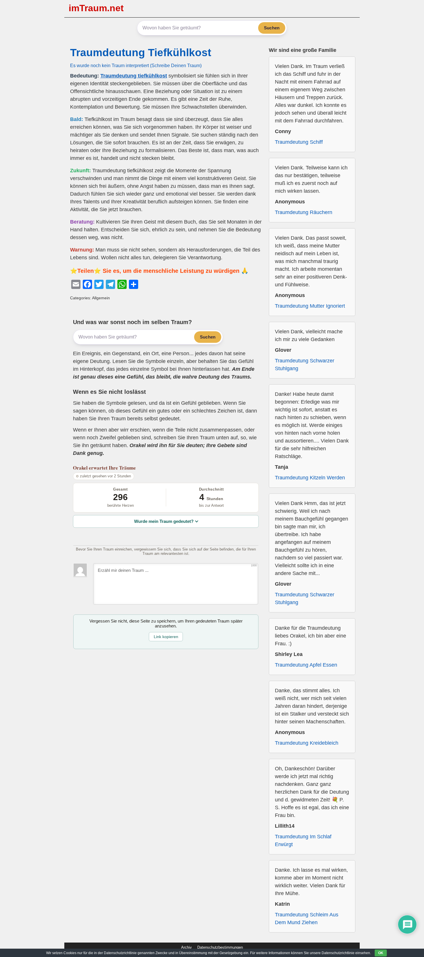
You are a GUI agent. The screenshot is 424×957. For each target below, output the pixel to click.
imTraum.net (96, 8)
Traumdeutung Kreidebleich (306, 743)
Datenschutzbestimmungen (220, 947)
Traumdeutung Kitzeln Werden (310, 478)
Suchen (271, 27)
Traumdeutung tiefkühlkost (133, 76)
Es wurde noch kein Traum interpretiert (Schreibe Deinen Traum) (136, 65)
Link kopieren (166, 636)
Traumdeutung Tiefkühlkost (140, 52)
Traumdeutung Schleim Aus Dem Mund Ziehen (306, 918)
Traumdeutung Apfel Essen (306, 665)
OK (380, 953)
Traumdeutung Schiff (299, 142)
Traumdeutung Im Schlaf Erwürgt (303, 840)
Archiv (186, 947)
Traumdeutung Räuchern (303, 212)
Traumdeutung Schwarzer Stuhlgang (304, 364)
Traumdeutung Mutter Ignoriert (310, 306)
